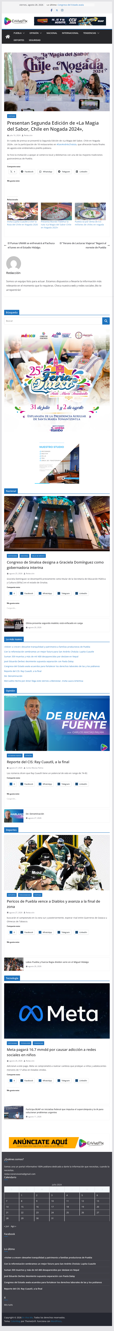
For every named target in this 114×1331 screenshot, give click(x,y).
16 (37, 1206)
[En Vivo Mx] (7, 36)
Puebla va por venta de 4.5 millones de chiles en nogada (89, 223)
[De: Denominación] (13, 816)
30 (37, 1218)
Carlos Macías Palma (34, 768)
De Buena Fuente (14, 755)
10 (52, 1201)
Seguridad (34, 40)
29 (22, 1218)
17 (52, 1206)
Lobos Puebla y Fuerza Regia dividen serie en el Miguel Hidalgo (57, 962)
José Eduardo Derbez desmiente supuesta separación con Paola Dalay (74, 4)
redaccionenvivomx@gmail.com (19, 1174)
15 (22, 1206)
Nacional (52, 33)
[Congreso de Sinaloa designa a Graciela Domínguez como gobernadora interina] (57, 523)
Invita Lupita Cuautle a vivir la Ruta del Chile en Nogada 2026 (22, 223)
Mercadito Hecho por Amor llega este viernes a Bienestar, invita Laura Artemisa (43, 680)
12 (83, 1201)
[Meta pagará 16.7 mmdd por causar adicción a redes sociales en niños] (57, 1011)
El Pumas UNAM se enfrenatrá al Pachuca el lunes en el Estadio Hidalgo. (31, 245)
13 (98, 1201)
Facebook (9, 1234)
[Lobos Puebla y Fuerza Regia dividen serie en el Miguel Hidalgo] (13, 964)
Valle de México (38, 556)
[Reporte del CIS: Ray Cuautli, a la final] (57, 723)
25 (67, 1212)
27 (98, 1212)
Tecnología (25, 1043)
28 (7, 1218)
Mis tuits (8, 1304)
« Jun (6, 1226)
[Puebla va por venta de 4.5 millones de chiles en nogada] (90, 211)
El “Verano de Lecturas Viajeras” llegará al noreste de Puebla (83, 245)
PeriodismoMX (25, 895)
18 (67, 1206)
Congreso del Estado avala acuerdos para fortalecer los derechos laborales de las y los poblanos (52, 666)
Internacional (70, 33)
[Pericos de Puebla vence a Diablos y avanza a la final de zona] (57, 862)
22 (22, 1212)
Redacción (28, 135)
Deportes (19, 40)
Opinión (34, 33)
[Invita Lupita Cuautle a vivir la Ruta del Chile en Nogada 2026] (22, 211)
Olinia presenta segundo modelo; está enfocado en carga (54, 623)
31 (52, 1218)
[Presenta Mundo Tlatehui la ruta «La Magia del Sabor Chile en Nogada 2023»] (56, 211)
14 (7, 1206)
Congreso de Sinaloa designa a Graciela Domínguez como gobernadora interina (55, 565)
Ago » (13, 1226)
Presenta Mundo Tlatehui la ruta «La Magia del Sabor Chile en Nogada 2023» (56, 224)
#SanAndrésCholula (66, 144)
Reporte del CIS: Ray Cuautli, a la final (23, 671)
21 (7, 1212)
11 (67, 1201)
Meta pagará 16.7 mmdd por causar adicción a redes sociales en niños (51, 1052)
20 (98, 1206)
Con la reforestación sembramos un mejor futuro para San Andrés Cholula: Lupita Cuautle (49, 651)
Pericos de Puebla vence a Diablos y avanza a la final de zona (53, 904)
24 (52, 1212)
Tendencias (89, 33)
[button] (23, 33)
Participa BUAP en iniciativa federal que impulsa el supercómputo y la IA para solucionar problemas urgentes (64, 1111)
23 (37, 1212)
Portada (11, 116)
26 (83, 1212)
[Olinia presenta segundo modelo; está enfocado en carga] (13, 625)
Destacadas (12, 556)
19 (83, 1206)
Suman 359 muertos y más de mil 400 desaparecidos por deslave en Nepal (41, 656)
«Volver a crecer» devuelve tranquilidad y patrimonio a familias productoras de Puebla (47, 646)
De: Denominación (13, 676)
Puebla (17, 33)
